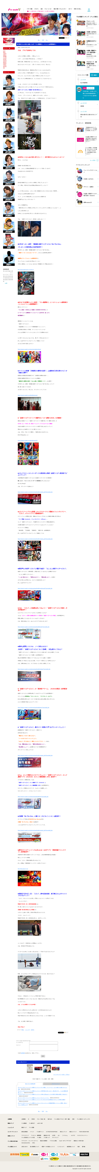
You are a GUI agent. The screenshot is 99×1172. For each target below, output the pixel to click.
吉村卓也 (4, 66)
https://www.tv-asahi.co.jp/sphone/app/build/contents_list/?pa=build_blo (35, 492)
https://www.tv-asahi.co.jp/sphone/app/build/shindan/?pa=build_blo (34, 669)
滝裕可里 (4, 60)
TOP (43, 40)
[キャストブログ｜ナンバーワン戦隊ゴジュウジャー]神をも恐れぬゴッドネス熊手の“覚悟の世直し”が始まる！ (42, 1094)
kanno (4, 50)
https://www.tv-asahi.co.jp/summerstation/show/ (29, 349)
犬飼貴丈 (4, 53)
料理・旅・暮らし (77, 9)
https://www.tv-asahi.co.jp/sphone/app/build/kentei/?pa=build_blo (33, 626)
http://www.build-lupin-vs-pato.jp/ (26, 269)
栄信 (4, 67)
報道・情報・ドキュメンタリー (60, 9)
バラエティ (36, 9)
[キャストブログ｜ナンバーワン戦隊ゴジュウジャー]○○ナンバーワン (33, 1097)
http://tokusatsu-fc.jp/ (23, 868)
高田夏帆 (4, 56)
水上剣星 (4, 57)
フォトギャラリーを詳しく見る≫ (61, 1074)
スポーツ (70, 9)
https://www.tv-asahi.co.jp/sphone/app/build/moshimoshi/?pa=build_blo (35, 588)
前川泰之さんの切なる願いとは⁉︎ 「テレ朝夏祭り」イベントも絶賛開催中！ (36, 44)
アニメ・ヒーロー (48, 9)
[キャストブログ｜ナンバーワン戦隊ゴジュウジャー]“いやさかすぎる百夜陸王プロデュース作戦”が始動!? (41, 1099)
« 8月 (6, 283)
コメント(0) (27, 1029)
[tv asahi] (14, 10)
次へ (47, 40)
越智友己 (4, 62)
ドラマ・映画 (29, 9)
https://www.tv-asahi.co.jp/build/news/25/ (28, 440)
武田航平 (4, 63)
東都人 (4, 52)
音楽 (41, 9)
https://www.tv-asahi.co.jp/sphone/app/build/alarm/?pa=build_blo (33, 707)
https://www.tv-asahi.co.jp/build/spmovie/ (28, 395)
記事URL (32, 1029)
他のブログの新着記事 (30, 1083)
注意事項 (23, 1053)
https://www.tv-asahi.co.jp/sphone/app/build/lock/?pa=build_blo (33, 796)
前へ (39, 40)
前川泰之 (4, 59)
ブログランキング (56, 1083)
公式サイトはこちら (9, 44)
